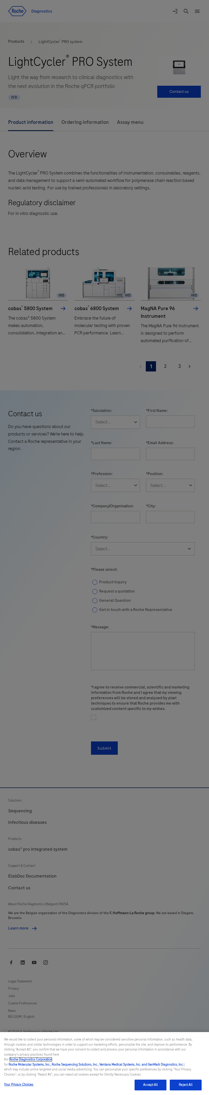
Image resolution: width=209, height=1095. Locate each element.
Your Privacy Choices (19, 1084)
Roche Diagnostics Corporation (30, 1059)
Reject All (185, 1084)
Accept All (150, 1084)
